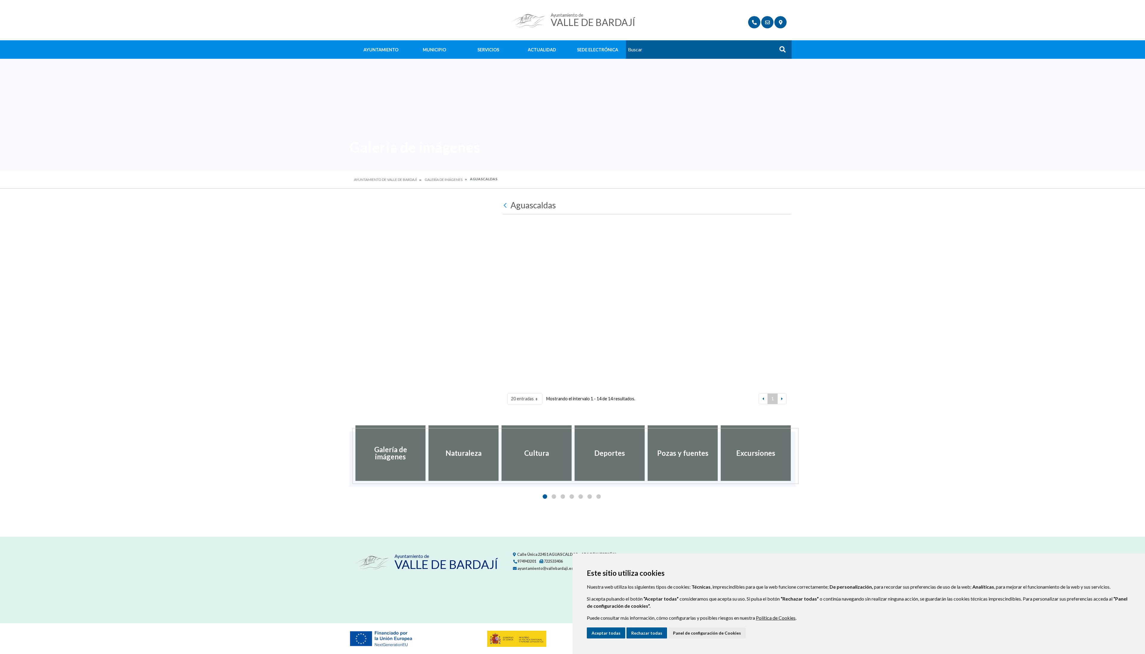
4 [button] (572, 496)
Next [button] (796, 453)
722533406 (553, 561)
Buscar (780, 51)
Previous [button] (349, 453)
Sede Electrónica (597, 49)
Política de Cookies (776, 618)
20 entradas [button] (522, 398)
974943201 (526, 561)
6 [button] (589, 496)
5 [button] (580, 496)
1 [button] (545, 496)
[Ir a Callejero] (780, 22)
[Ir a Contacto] (767, 22)
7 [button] (598, 496)
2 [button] (554, 496)
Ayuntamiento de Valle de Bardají (385, 179)
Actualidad (542, 49)
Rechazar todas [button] (646, 632)
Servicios (488, 49)
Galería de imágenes (443, 179)
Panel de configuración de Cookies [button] (707, 632)
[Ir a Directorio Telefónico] (754, 22)
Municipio (434, 49)
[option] (390, 453)
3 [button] (563, 496)
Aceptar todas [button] (606, 632)
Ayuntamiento (380, 49)
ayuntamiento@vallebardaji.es (545, 568)
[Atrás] (506, 205)
